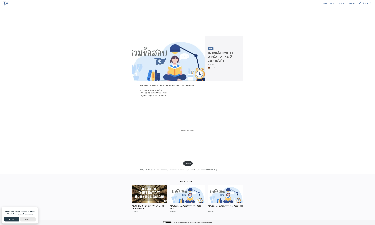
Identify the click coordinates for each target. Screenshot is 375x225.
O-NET (148, 170)
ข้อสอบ (211, 48)
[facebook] (360, 3)
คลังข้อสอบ (163, 170)
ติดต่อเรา (352, 3)
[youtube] (366, 3)
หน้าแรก (325, 3)
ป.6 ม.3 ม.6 (191, 170)
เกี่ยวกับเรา (333, 3)
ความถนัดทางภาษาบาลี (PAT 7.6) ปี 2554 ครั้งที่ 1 (186, 207)
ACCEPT (12, 219)
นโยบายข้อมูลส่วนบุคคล (206, 222)
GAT (141, 170)
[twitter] (363, 3)
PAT (155, 170)
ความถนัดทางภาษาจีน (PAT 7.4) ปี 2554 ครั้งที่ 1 (225, 207)
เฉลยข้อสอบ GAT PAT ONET (207, 170)
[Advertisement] (187, 21)
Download (188, 163)
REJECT (27, 219)
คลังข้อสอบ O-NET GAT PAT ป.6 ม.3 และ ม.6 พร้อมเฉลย (148, 207)
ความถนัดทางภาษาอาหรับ (177, 170)
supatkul (213, 68)
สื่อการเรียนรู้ (343, 3)
